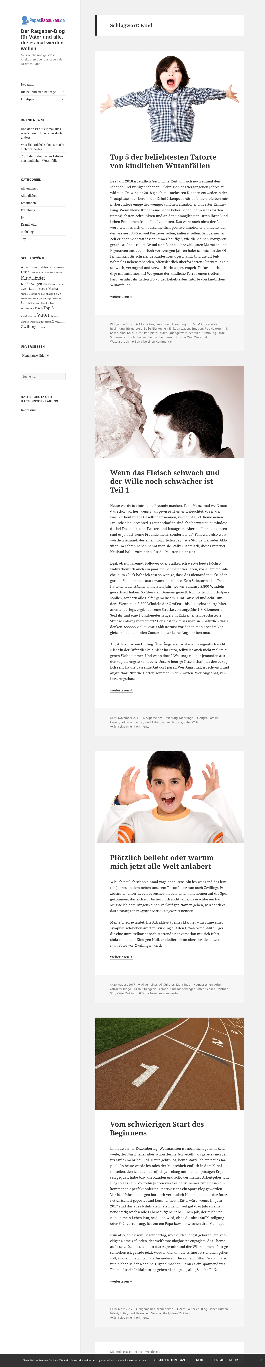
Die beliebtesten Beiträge (38, 92)
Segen (49, 298)
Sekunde (57, 298)
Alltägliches (29, 196)
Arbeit (26, 267)
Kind (26, 278)
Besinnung (117, 328)
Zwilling (58, 321)
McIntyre (33, 294)
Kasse (114, 333)
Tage (52, 303)
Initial (123, 1313)
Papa (57, 293)
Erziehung (28, 210)
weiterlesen (121, 296)
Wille (195, 722)
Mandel (24, 294)
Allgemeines (29, 188)
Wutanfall (200, 337)
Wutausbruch (119, 341)
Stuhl (221, 333)
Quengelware (178, 333)
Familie (213, 718)
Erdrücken (59, 267)
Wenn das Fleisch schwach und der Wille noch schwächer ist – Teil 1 (165, 481)
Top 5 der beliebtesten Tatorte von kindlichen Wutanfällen (163, 161)
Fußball (39, 272)
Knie (130, 333)
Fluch (33, 272)
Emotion (197, 328)
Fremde (163, 989)
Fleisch (114, 722)
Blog (204, 1309)
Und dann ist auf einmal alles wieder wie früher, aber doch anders (41, 133)
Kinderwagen (31, 284)
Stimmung (209, 333)
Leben (34, 288)
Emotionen (28, 203)
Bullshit (137, 989)
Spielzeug (36, 303)
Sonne (26, 302)
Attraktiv (116, 989)
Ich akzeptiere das (169, 1360)
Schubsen (41, 298)
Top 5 (24, 239)
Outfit (138, 333)
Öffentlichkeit (206, 989)
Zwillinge (30, 326)
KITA (45, 284)
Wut (190, 337)
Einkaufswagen (179, 328)
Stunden (45, 303)
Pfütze (162, 333)
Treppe (152, 337)
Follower (126, 722)
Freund (138, 722)
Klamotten (53, 284)
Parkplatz (150, 333)
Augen (34, 267)
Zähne (42, 327)
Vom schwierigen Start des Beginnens (157, 1128)
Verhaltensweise (28, 316)
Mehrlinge (28, 232)
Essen (25, 272)
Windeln (25, 322)
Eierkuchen (160, 328)
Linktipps (27, 99)
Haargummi (219, 328)
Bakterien (46, 267)
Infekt (114, 1313)
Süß (112, 993)
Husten (223, 1309)
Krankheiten (29, 225)
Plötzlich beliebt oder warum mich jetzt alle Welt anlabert (162, 862)
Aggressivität (210, 324)
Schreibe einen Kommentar (153, 341)
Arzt (182, 1309)
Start (165, 1313)
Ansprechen (204, 985)
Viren (174, 1313)
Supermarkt (118, 337)
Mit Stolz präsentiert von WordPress (135, 1352)
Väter (43, 314)
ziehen (48, 322)
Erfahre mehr (226, 1360)
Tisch (39, 308)
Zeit (41, 321)
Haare (59, 272)
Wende (54, 316)
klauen (62, 284)
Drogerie (150, 989)
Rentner (222, 989)
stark (178, 722)
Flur (206, 328)
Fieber (213, 1309)
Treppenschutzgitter (172, 337)
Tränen (141, 337)
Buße (147, 328)
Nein (199, 1360)
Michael (41, 294)
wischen (34, 322)
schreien (194, 333)
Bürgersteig (134, 328)
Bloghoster (180, 1240)
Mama (53, 288)
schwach (168, 722)
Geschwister (50, 272)
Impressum (29, 410)
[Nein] (260, 1360)
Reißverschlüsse (28, 298)
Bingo (127, 989)
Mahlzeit (43, 289)
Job (23, 217)
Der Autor (28, 84)
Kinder (38, 278)
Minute (49, 294)
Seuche (156, 1313)
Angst (203, 718)
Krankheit (143, 1313)
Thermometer (27, 308)
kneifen (24, 289)
